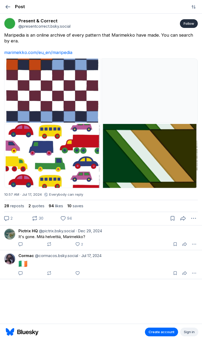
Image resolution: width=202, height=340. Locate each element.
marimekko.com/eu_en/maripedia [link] (38, 52)
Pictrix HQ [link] (28, 231)
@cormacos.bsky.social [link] (56, 255)
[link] (9, 23)
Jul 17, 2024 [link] (90, 255)
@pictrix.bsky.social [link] (56, 231)
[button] (7, 6)
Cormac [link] (26, 255)
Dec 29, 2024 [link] (89, 231)
